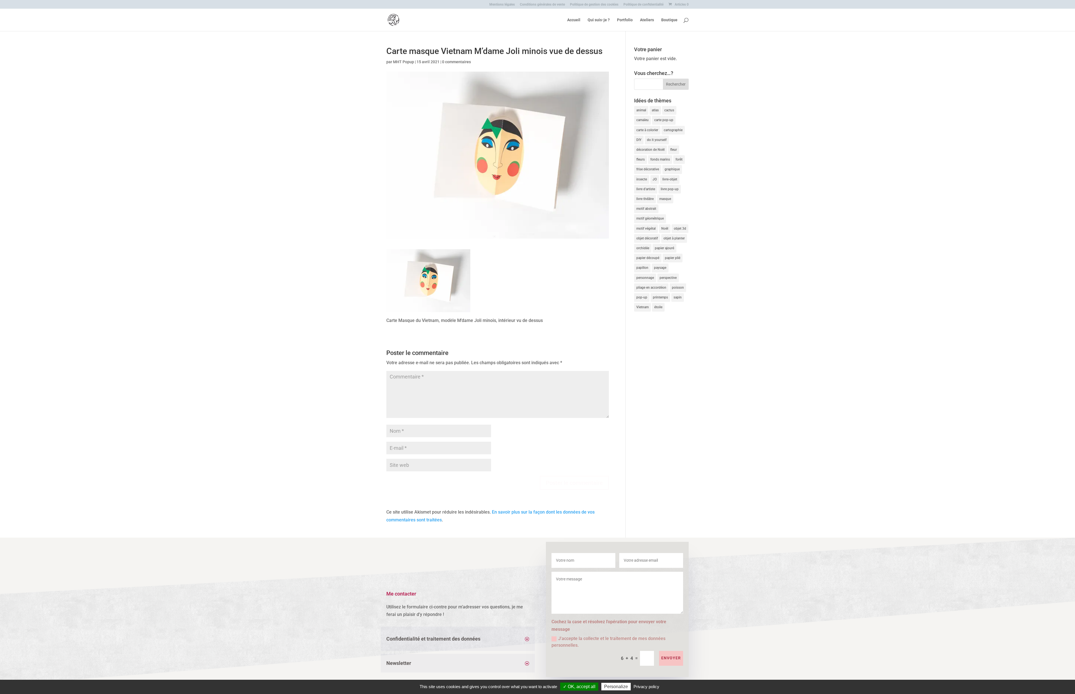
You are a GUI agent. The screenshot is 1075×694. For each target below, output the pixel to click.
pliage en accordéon (651, 288)
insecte (641, 179)
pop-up (641, 297)
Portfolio (625, 20)
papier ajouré (664, 248)
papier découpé (647, 258)
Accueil (573, 20)
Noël (664, 228)
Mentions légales (502, 4)
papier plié (672, 258)
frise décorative (647, 169)
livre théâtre (645, 199)
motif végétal (646, 228)
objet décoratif (647, 238)
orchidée (642, 248)
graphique (672, 169)
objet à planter (674, 238)
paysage (660, 268)
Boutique (669, 20)
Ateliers (647, 20)
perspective (668, 278)
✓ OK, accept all (579, 686)
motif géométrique (650, 218)
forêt (679, 159)
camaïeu (642, 120)
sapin (678, 297)
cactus (669, 110)
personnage (645, 278)
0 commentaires (456, 62)
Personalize (616, 686)
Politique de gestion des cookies (594, 4)
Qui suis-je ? (599, 20)
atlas (655, 110)
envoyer (671, 658)
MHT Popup (403, 62)
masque (665, 199)
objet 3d (680, 228)
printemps (660, 297)
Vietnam (642, 307)
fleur (673, 150)
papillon (642, 268)
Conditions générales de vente (542, 4)
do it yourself (657, 140)
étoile (658, 307)
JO (655, 179)
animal (641, 110)
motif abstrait (646, 209)
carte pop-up (663, 120)
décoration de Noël (650, 150)
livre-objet (669, 179)
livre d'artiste (645, 189)
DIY (638, 140)
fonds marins (660, 159)
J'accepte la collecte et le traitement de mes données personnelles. (608, 642)
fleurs (640, 159)
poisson (678, 288)
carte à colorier (647, 130)
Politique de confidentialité (643, 4)
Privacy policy (646, 686)
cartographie (673, 130)
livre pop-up (670, 189)
